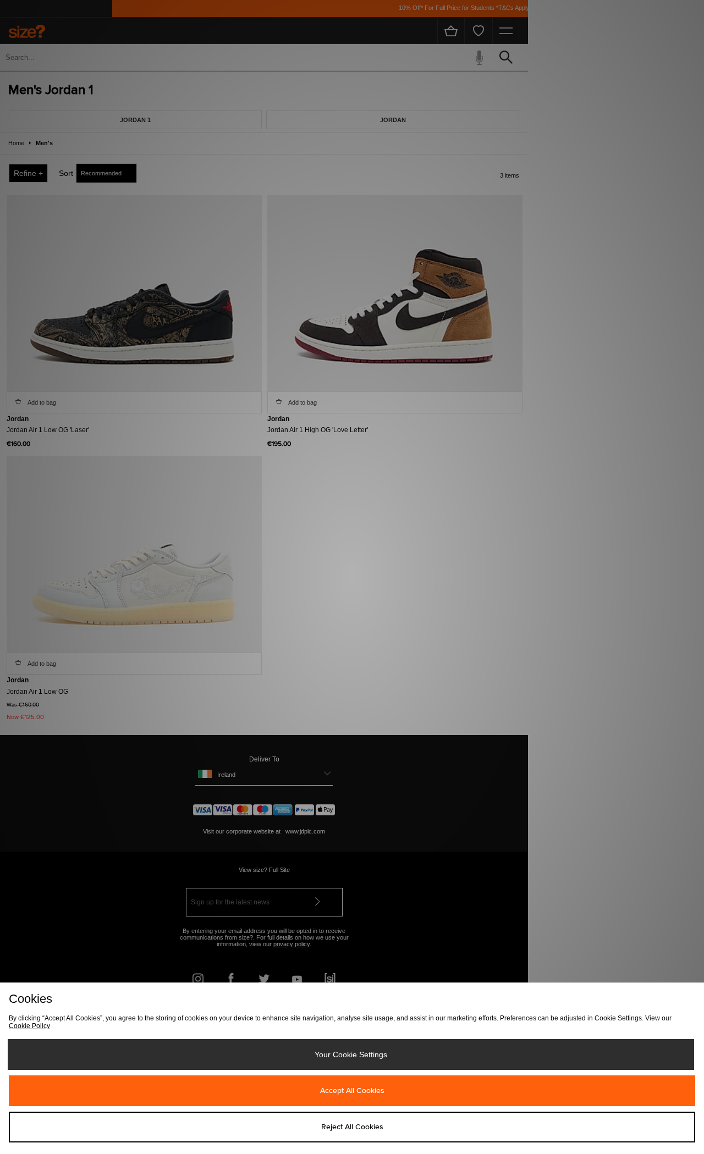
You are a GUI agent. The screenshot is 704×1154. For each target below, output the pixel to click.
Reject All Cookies (352, 1127)
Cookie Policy (29, 1026)
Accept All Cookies (352, 1091)
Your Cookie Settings (351, 1054)
